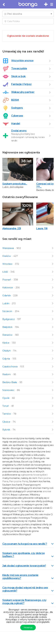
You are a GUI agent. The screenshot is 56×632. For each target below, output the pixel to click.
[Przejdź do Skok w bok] (49, 76)
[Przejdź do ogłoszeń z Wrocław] (52, 263)
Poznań (7, 279)
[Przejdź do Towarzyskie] (49, 68)
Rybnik (6, 429)
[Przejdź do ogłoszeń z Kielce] (52, 342)
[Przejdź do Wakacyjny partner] (49, 92)
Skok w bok (18, 76)
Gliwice (6, 421)
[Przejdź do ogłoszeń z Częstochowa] (52, 366)
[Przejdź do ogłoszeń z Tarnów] (52, 413)
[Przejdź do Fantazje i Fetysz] (49, 84)
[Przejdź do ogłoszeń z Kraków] (52, 256)
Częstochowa (10, 366)
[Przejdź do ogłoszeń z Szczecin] (52, 311)
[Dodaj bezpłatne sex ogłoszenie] (46, 4)
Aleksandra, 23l (11, 228)
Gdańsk (6, 295)
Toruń (5, 405)
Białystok (7, 326)
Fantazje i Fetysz (21, 84)
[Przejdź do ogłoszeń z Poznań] (52, 279)
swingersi (14, 507)
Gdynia (6, 358)
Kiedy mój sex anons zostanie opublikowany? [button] (20, 577)
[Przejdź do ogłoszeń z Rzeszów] (52, 334)
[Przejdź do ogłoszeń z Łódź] (52, 271)
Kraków (6, 255)
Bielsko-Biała (9, 382)
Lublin (6, 303)
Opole (6, 397)
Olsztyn (6, 350)
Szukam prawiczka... (14, 183)
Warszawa (8, 248)
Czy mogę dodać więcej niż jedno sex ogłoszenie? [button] (25, 589)
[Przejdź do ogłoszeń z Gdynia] (52, 358)
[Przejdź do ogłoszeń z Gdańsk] (52, 295)
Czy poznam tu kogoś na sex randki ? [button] (24, 543)
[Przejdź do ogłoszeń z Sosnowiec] (52, 390)
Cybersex (17, 115)
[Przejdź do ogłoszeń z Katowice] (52, 287)
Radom (6, 374)
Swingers (17, 107)
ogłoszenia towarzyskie (34, 474)
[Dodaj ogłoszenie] (49, 135)
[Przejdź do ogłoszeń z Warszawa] (52, 248)
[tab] (28, 543)
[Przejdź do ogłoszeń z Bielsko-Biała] (52, 382)
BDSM (15, 99)
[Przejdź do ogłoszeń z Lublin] (52, 303)
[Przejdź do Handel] (49, 124)
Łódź (5, 271)
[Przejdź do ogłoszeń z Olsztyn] (52, 350)
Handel (15, 123)
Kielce (6, 342)
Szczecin (7, 311)
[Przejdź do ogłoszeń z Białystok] (52, 327)
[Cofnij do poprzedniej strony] (4, 4)
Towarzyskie (19, 68)
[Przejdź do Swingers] (49, 108)
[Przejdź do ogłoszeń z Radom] (52, 374)
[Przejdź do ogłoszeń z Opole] (52, 398)
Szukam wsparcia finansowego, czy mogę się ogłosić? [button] (24, 602)
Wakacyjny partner (22, 92)
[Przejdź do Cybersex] (49, 116)
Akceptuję (28, 627)
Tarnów (6, 413)
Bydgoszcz (8, 319)
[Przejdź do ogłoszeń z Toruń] (52, 405)
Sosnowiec (8, 390)
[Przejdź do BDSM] (49, 100)
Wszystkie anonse (22, 60)
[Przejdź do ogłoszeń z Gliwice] (52, 421)
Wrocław (7, 263)
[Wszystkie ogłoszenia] (49, 61)
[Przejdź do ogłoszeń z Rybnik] (52, 429)
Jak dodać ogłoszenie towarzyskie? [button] (24, 565)
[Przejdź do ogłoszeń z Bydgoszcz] (52, 319)
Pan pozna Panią (18, 481)
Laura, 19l (41, 228)
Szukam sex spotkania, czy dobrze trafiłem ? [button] (23, 555)
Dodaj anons (19, 130)
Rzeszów (7, 334)
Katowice (7, 287)
